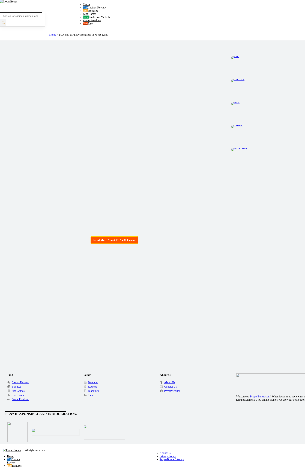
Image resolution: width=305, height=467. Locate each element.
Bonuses (93, 10)
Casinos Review (97, 7)
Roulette (92, 386)
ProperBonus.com (260, 396)
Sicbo (91, 395)
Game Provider (20, 399)
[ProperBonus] (8, 1)
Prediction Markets (99, 17)
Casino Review (20, 382)
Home (86, 4)
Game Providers (92, 20)
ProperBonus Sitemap (172, 459)
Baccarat (93, 382)
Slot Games (89, 13)
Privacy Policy (172, 390)
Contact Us (170, 386)
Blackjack (93, 390)
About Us (169, 382)
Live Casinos (19, 395)
